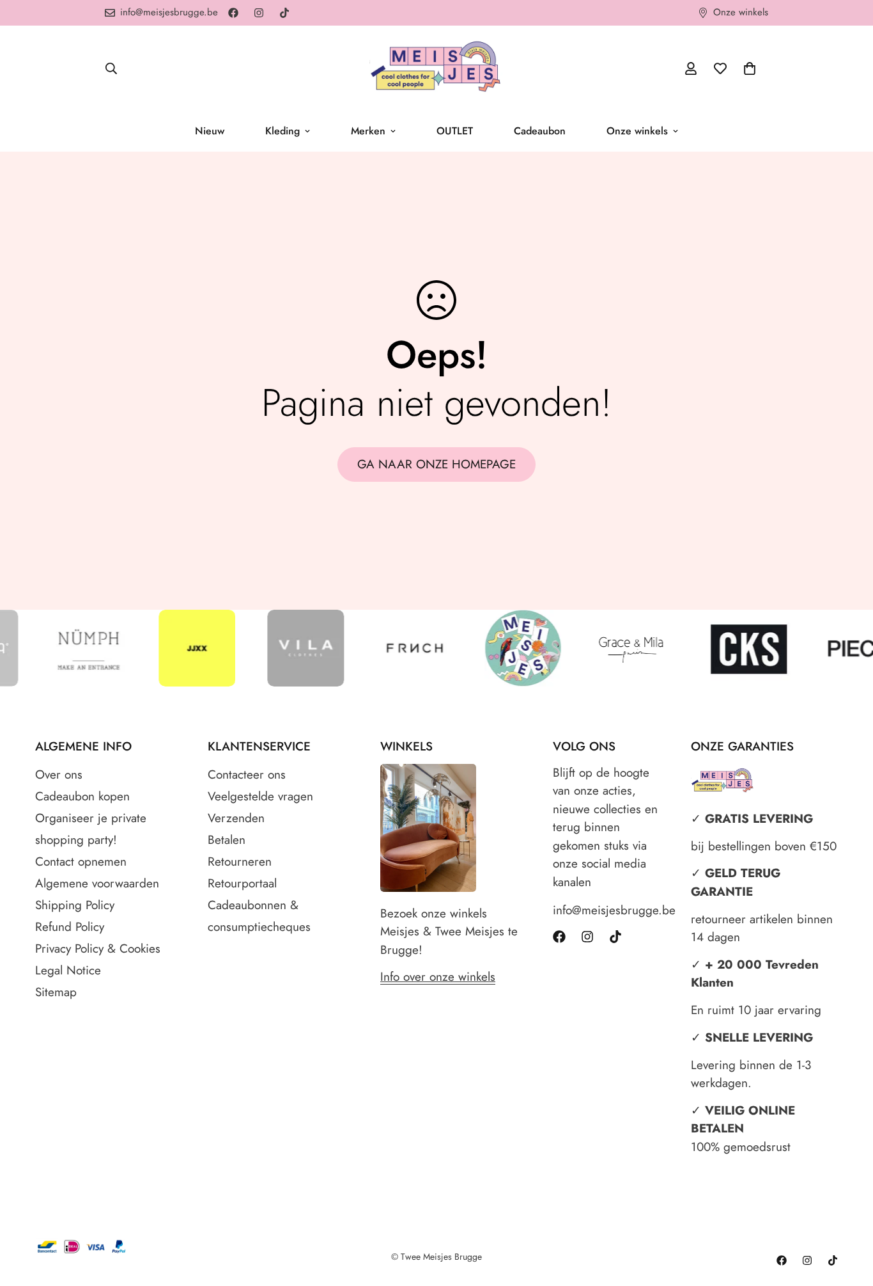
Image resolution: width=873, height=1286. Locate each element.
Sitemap (56, 992)
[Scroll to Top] (848, 1216)
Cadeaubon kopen (82, 796)
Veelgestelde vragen (260, 796)
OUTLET (454, 130)
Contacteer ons (247, 774)
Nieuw (209, 130)
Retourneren (240, 861)
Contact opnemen (81, 861)
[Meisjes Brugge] (436, 68)
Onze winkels (637, 130)
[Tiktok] (284, 13)
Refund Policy (69, 926)
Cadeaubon (540, 130)
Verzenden (236, 818)
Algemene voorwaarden (97, 883)
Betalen (226, 839)
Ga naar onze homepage (436, 464)
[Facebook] (233, 13)
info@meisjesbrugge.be (609, 910)
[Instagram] (259, 13)
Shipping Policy (74, 905)
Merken (368, 130)
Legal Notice (68, 970)
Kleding (282, 130)
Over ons (58, 774)
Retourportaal (242, 883)
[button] (749, 68)
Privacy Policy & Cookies (97, 948)
